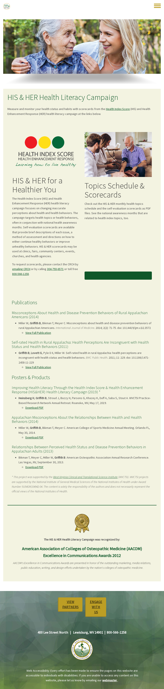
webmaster (110, 680)
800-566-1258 (20, 274)
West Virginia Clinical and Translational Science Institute (85, 477)
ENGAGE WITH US (96, 607)
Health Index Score (118, 109)
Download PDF (34, 408)
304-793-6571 (55, 269)
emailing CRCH (21, 269)
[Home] (6, 6)
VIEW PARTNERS (70, 604)
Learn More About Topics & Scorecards (118, 276)
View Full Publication (38, 333)
